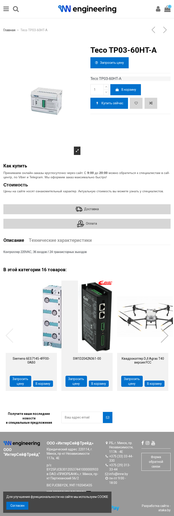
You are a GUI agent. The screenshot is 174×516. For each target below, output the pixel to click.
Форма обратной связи (156, 461)
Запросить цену (111, 62)
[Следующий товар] (165, 30)
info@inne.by (118, 474)
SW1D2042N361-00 (87, 358)
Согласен (17, 505)
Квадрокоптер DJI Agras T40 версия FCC (143, 360)
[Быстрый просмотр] (25, 351)
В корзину (128, 89)
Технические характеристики (60, 240)
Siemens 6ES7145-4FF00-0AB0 (31, 360)
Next (164, 335)
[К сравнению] (151, 103)
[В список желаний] (136, 103)
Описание (13, 240)
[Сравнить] (37, 351)
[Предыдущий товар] (154, 30)
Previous (9, 335)
